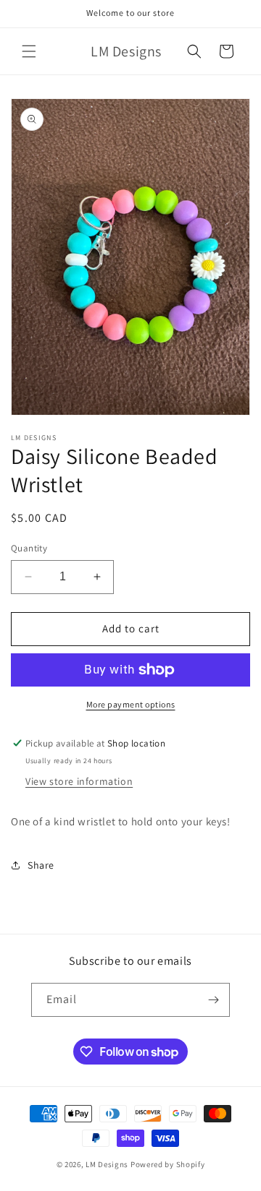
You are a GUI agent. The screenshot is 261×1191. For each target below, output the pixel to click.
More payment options (130, 704)
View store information (79, 781)
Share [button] (41, 865)
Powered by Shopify (167, 1164)
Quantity (29, 548)
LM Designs (107, 1164)
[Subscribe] (213, 1000)
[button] (29, 51)
